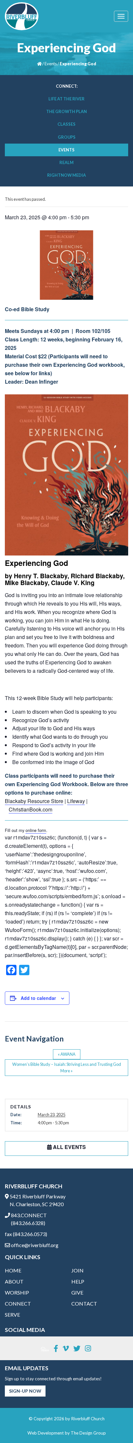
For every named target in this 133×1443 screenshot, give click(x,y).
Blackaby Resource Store (34, 801)
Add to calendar (38, 998)
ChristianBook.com (30, 809)
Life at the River (66, 98)
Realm (66, 162)
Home (13, 1270)
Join (77, 1270)
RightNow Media (66, 175)
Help (77, 1281)
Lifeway (76, 801)
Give (77, 1292)
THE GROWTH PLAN (66, 111)
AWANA (67, 1054)
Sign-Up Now (25, 1391)
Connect (18, 1303)
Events (51, 63)
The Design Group (88, 1433)
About (14, 1281)
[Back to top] (115, 1425)
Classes (66, 124)
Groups (67, 137)
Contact (84, 1303)
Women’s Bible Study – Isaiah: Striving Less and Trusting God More (66, 1067)
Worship (17, 1292)
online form (36, 830)
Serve (12, 1314)
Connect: (66, 86)
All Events (69, 1147)
